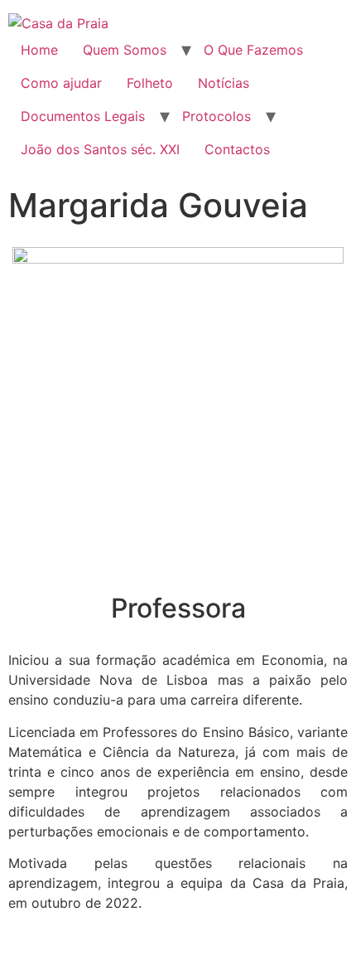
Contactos (237, 149)
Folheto (150, 83)
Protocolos (216, 116)
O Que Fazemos (253, 49)
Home (39, 49)
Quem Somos (124, 49)
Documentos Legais (83, 116)
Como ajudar (61, 83)
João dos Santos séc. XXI (100, 149)
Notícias (223, 83)
